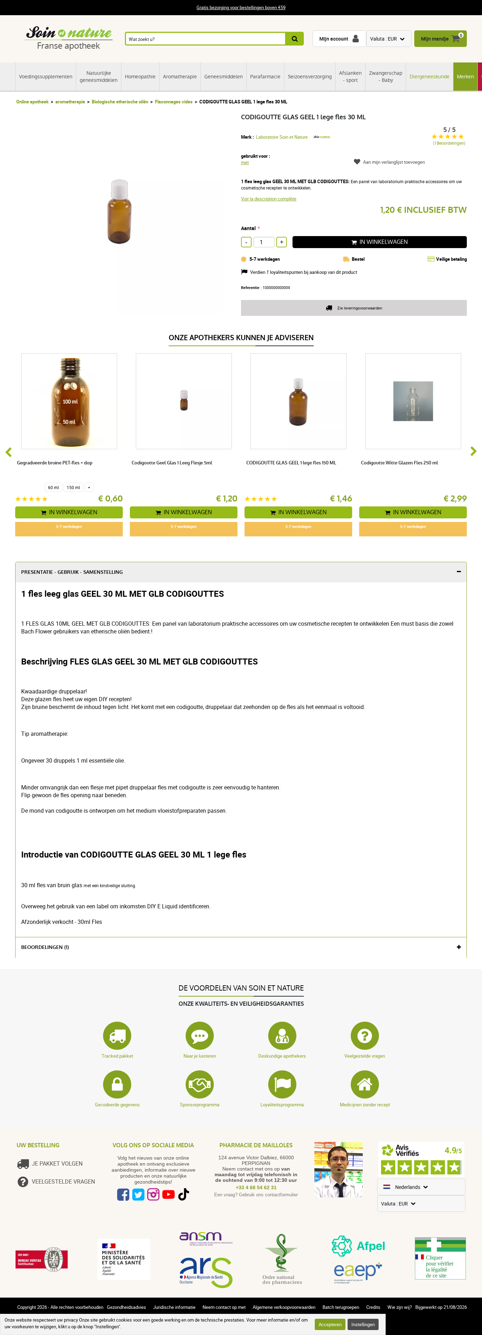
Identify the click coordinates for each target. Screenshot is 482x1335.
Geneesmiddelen (223, 76)
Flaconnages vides (174, 101)
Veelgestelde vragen (364, 1056)
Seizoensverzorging (310, 76)
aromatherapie (70, 101)
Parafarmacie (265, 76)
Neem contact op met (224, 1307)
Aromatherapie (180, 76)
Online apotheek (32, 101)
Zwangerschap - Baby (385, 77)
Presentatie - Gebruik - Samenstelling (72, 572)
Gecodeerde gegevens (117, 1104)
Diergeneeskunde (430, 76)
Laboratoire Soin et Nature (282, 137)
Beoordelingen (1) (45, 947)
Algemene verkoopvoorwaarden (284, 1307)
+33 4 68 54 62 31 (256, 1187)
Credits (373, 1307)
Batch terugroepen (341, 1307)
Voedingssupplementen (45, 76)
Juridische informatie (174, 1307)
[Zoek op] (295, 39)
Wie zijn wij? (399, 1307)
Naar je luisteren (199, 1056)
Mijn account (333, 39)
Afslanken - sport (350, 77)
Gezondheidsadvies (126, 1307)
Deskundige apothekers (282, 1056)
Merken (465, 76)
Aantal (248, 228)
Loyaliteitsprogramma (282, 1104)
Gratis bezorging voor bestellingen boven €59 (241, 8)
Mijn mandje (435, 39)
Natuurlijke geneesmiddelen (99, 77)
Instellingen (363, 1324)
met (245, 162)
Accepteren (330, 1324)
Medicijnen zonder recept (365, 1104)
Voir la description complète (268, 199)
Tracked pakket (117, 1056)
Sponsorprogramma (199, 1104)
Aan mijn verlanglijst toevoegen (394, 162)
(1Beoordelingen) (449, 143)
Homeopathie (140, 76)
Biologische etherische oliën (120, 101)
